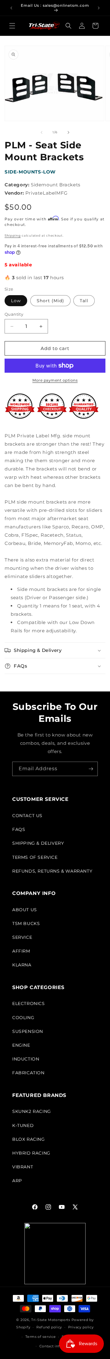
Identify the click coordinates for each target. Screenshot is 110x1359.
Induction (25, 1059)
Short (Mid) (50, 300)
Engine (21, 1045)
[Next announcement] (98, 8)
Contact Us (27, 815)
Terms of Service (35, 857)
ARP (17, 1180)
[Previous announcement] (11, 8)
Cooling (23, 1017)
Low (16, 300)
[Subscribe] (90, 769)
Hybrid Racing (31, 1153)
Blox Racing (28, 1139)
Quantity (14, 314)
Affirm (21, 951)
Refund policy (49, 1327)
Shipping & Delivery (38, 843)
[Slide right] (68, 132)
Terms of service (40, 1336)
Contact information (58, 1346)
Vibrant (22, 1167)
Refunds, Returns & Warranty (52, 871)
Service (22, 937)
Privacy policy (81, 1327)
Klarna (21, 965)
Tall (84, 300)
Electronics (28, 1003)
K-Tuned (23, 1125)
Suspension (27, 1031)
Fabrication (28, 1072)
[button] (12, 25)
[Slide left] (41, 132)
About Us (24, 909)
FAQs (18, 829)
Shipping (13, 236)
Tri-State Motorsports (50, 1320)
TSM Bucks (26, 923)
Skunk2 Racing (31, 1111)
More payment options (55, 380)
